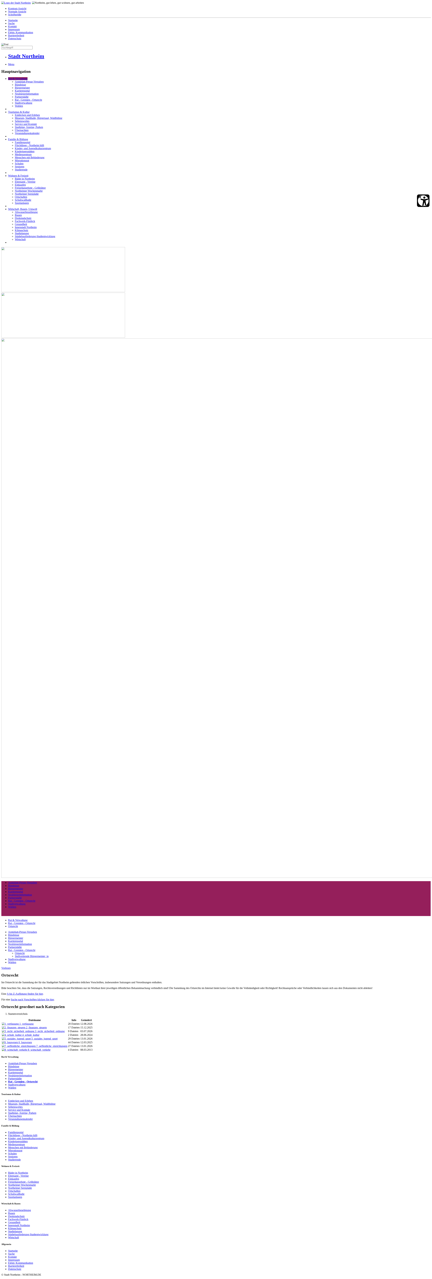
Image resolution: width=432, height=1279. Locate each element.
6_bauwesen (25, 1042)
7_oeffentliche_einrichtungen (51, 1046)
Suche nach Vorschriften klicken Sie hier (32, 999)
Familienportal (22, 142)
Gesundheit (21, 224)
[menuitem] (219, 8)
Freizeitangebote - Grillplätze (30, 187)
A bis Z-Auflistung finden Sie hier (25, 993)
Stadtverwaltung (23, 102)
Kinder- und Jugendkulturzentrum (33, 148)
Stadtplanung (22, 233)
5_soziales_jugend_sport (44, 1038)
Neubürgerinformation (27, 93)
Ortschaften (21, 196)
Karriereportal (22, 90)
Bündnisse (20, 84)
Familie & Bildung (18, 139)
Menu (11, 64)
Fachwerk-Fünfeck (25, 221)
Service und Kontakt (26, 124)
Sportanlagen (22, 203)
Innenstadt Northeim (26, 227)
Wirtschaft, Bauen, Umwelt (22, 209)
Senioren (19, 166)
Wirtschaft (20, 239)
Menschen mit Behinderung (29, 157)
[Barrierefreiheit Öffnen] (423, 200)
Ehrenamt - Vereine (25, 181)
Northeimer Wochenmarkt (29, 190)
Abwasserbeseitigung (26, 212)
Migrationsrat (22, 160)
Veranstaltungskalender (27, 133)
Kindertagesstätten (24, 151)
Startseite (13, 20)
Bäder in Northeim (25, 178)
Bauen (18, 215)
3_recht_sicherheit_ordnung (50, 1031)
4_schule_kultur (30, 1034)
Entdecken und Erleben (27, 115)
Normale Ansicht (17, 11)
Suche (11, 23)
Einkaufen (20, 184)
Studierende (21, 169)
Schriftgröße (14, 14)
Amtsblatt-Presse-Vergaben (29, 81)
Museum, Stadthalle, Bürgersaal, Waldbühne (38, 118)
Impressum (14, 29)
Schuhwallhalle (23, 200)
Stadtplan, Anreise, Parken (29, 127)
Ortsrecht (13, 926)
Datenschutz (14, 38)
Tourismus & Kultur (19, 112)
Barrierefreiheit (16, 35)
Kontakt (12, 26)
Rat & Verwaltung (18, 78)
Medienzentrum (23, 154)
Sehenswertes (22, 121)
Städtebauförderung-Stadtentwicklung (35, 236)
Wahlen (19, 105)
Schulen (19, 163)
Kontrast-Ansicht (17, 8)
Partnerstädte (22, 96)
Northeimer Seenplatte (27, 193)
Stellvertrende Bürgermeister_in (32, 956)
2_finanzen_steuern (36, 1027)
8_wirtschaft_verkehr (39, 1049)
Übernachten (22, 130)
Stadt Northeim (26, 56)
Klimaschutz (21, 230)
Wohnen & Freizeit (18, 175)
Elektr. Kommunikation (20, 32)
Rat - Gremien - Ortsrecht (28, 99)
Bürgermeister (22, 87)
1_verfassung (26, 1023)
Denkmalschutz (23, 218)
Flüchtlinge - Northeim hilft (29, 145)
